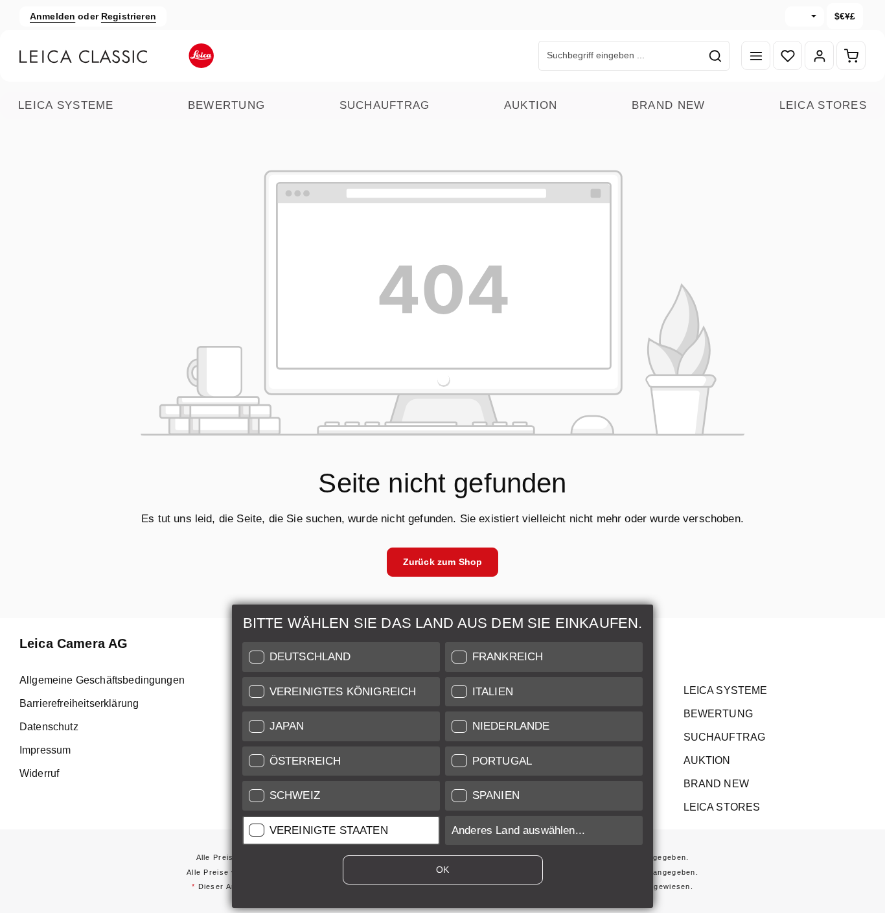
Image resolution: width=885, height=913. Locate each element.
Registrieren (128, 16)
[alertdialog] (442, 759)
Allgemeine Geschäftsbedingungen (102, 680)
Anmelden (52, 16)
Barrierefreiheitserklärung (79, 703)
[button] (341, 657)
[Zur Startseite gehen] (116, 56)
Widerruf (39, 773)
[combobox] (620, 56)
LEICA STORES (823, 105)
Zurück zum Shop (442, 562)
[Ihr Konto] (819, 56)
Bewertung (227, 105)
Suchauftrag (384, 105)
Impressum (45, 750)
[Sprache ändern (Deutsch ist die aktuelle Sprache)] (804, 16)
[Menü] (755, 56)
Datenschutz (48, 726)
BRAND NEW (669, 105)
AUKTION (531, 105)
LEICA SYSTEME (66, 105)
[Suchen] (716, 56)
